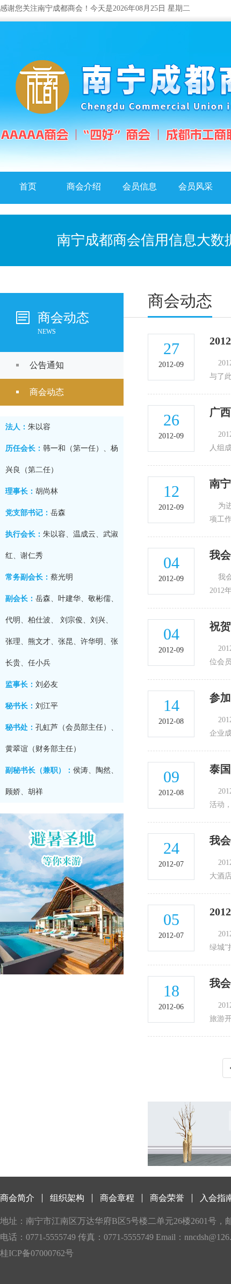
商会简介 (17, 1198)
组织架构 (67, 1198)
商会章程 (117, 1198)
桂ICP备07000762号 (37, 1253)
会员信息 (139, 186)
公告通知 (47, 365)
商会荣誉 (167, 1198)
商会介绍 (84, 186)
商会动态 (47, 392)
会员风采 (195, 186)
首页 (28, 186)
